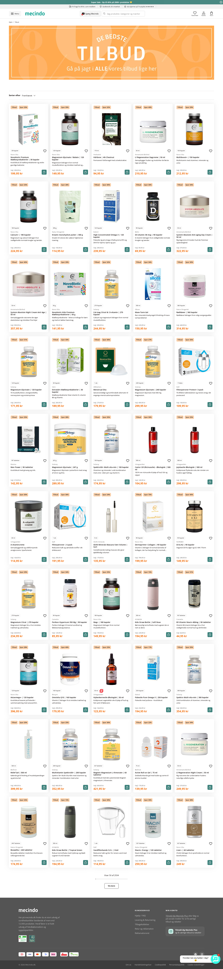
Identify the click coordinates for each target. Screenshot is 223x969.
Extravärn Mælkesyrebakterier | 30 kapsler (67, 391)
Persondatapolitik (176, 965)
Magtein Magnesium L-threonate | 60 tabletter (110, 773)
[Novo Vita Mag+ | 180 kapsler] (111, 594)
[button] (211, 13)
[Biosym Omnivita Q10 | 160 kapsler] (70, 669)
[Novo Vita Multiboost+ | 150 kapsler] (194, 129)
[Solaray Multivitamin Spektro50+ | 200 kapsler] (70, 744)
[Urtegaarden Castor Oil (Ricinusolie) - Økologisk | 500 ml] (153, 439)
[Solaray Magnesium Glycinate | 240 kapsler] (153, 362)
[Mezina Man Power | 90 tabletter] (29, 439)
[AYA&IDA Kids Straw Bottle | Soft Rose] (153, 594)
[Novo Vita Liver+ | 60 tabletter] (194, 822)
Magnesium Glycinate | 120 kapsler (26, 390)
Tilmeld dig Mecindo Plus (177, 916)
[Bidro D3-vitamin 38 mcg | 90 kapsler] (153, 207)
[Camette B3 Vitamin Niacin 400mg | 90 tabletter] (194, 594)
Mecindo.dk (30, 965)
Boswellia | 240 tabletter (21, 850)
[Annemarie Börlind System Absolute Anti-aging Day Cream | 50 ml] (194, 207)
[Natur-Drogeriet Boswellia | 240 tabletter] (29, 822)
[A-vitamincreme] (29, 516)
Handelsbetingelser (143, 965)
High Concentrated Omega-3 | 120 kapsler (108, 236)
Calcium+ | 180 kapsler (21, 235)
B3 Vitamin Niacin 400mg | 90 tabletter (193, 622)
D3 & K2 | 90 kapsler (185, 545)
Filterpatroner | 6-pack (62, 545)
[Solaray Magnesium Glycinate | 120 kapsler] (29, 362)
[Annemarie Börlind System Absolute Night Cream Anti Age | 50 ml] (29, 284)
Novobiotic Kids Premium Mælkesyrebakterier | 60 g (63, 313)
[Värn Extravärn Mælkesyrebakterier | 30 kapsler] (70, 362)
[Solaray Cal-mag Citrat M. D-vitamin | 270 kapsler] (111, 284)
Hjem (10, 22)
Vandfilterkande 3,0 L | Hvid (105, 850)
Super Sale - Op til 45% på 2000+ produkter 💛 (111, 2)
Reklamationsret (142, 933)
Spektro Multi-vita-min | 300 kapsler (192, 697)
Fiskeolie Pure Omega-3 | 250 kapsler (151, 697)
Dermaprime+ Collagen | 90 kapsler (150, 545)
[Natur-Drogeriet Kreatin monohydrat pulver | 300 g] (70, 207)
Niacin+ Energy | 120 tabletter (148, 850)
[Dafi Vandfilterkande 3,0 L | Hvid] (111, 822)
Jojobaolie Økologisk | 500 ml (189, 467)
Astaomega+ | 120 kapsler (22, 697)
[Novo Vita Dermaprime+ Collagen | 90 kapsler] (153, 516)
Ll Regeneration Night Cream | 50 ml (192, 772)
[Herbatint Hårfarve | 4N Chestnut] (111, 129)
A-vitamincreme (17, 545)
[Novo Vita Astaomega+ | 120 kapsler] (29, 669)
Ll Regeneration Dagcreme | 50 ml (150, 157)
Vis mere (111, 886)
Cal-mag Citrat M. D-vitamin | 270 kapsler (108, 313)
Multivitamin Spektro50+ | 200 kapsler (69, 772)
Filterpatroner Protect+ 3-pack (189, 390)
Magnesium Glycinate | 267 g (65, 467)
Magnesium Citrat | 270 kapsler (24, 622)
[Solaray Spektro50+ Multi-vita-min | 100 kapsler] (111, 439)
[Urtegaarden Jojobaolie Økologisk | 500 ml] (194, 439)
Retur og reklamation (144, 929)
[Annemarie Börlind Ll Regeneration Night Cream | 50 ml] (194, 744)
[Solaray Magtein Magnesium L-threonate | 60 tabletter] (111, 744)
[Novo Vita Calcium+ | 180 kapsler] (29, 207)
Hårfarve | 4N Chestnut (103, 157)
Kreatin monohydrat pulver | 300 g (67, 235)
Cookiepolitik (160, 965)
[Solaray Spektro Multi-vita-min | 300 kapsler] (194, 669)
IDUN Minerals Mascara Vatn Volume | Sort (110, 546)
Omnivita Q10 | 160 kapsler (64, 697)
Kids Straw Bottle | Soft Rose (148, 622)
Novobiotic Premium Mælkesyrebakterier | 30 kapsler (25, 158)
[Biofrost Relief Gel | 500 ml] (29, 744)
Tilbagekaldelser (142, 924)
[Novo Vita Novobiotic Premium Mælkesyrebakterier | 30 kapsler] (29, 129)
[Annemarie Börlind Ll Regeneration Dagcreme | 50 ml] (153, 129)
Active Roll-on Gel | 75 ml (146, 772)
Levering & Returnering (145, 920)
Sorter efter (14, 95)
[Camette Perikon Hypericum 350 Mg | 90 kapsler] (70, 594)
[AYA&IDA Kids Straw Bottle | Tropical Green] (70, 822)
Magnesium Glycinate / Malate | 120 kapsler (68, 158)
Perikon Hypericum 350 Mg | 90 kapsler (69, 622)
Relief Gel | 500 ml (19, 772)
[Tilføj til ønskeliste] (45, 151)
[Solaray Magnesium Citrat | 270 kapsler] (29, 594)
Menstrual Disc (100, 390)
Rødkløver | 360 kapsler (186, 312)
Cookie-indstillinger (196, 965)
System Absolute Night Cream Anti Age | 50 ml (28, 313)
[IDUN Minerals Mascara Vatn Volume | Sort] (111, 516)
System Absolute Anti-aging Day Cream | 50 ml (194, 236)
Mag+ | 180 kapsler (101, 622)
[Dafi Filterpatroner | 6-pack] (70, 516)
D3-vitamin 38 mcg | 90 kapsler (148, 235)
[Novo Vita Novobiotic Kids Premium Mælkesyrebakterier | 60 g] (70, 284)
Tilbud (17, 22)
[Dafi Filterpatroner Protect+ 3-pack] (194, 362)
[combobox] (123, 13)
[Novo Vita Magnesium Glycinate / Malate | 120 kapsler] (70, 129)
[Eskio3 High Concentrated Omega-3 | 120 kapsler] (111, 207)
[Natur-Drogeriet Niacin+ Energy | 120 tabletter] (153, 822)
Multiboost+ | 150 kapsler (187, 157)
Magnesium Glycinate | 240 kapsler (150, 390)
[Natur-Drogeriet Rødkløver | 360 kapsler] (194, 284)
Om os (128, 965)
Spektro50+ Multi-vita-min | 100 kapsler (111, 467)
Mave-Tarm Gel (141, 312)
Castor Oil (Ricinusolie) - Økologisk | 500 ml (152, 468)
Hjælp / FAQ (140, 915)
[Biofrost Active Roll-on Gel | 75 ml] (153, 744)
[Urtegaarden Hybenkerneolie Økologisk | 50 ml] (111, 669)
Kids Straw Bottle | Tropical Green (67, 850)
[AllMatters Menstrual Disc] (111, 362)
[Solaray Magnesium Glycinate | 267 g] (70, 439)
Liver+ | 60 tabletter (185, 850)
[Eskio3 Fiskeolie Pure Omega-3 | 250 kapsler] (153, 669)
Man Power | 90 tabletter (22, 467)
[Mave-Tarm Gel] (153, 284)
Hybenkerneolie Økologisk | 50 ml (108, 697)
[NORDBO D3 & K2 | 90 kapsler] (194, 516)
